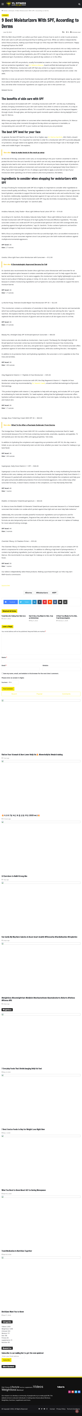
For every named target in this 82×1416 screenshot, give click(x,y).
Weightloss (5, 1329)
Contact (52, 1409)
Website (45, 665)
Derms (29, 593)
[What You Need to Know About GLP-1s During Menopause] (41, 1162)
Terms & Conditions (73, 1409)
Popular (39, 694)
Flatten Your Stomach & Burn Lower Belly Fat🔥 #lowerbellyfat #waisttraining (32, 754)
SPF (54, 593)
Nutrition (4, 1342)
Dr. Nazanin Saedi (38, 383)
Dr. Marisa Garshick (55, 137)
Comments (66, 694)
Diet (3, 1335)
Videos (4, 1326)
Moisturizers (42, 593)
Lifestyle (11, 10)
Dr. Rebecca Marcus (36, 65)
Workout (4, 1333)
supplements (6, 1340)
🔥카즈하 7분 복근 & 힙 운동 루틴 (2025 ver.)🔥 (21, 815)
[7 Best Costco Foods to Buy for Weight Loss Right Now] (41, 1101)
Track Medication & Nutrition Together (17, 1251)
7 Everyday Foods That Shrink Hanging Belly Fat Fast (22, 1068)
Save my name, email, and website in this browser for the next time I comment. (31, 673)
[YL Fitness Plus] (16, 4)
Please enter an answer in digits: (13, 678)
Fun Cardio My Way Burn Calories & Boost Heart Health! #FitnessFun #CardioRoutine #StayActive (39, 937)
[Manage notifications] (77, 1411)
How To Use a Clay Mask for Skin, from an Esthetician (41, 617)
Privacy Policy (60, 1409)
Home (5, 10)
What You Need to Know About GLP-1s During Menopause (24, 1190)
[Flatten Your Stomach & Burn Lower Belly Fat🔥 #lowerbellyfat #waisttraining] (41, 726)
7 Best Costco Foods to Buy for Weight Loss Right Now (23, 1129)
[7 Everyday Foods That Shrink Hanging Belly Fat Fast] (41, 1040)
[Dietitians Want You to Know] (41, 1283)
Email (4, 665)
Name (4, 657)
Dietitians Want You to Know (13, 1311)
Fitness (4, 1338)
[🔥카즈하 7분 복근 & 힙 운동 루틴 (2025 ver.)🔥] (41, 787)
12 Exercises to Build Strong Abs (14, 876)
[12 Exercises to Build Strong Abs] (41, 848)
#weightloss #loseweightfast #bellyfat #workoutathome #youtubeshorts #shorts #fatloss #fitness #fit (38, 999)
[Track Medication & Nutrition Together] (41, 1223)
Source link (6, 585)
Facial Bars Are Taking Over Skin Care (14, 616)
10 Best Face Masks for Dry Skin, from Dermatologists (66, 617)
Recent (14, 694)
